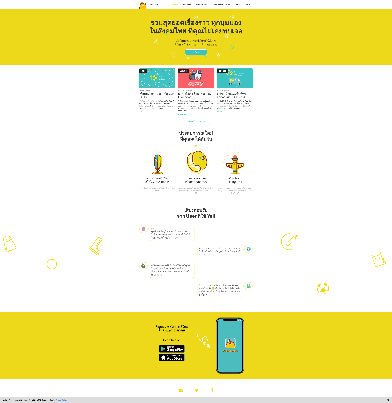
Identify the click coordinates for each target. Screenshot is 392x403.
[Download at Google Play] (172, 349)
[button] (176, 4)
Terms (238, 4)
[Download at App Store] (172, 358)
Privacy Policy (61, 400)
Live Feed (187, 4)
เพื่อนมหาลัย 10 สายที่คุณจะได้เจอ (156, 95)
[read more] (157, 78)
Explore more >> (196, 121)
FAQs (248, 4)
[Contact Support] (181, 390)
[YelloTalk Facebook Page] (212, 390)
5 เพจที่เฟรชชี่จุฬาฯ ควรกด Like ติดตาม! (195, 95)
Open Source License (221, 4)
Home (175, 4)
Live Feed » (196, 52)
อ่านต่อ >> (143, 112)
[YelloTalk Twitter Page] (197, 390)
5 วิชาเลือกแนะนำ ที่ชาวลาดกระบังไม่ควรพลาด (232, 95)
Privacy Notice (202, 4)
